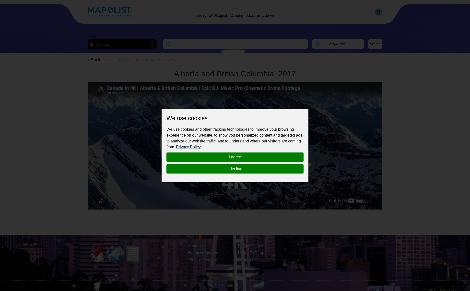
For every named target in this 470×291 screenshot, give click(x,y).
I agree (235, 157)
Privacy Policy (188, 147)
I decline (235, 169)
